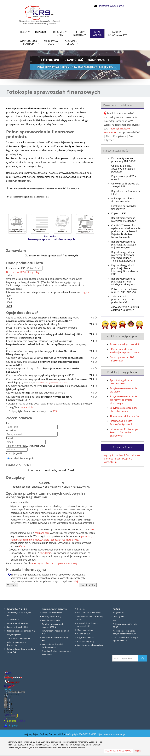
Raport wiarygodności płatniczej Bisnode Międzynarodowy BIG (123, 281)
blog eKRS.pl (118, 612)
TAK (92, 317)
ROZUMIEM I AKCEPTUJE (118, 751)
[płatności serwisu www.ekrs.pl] (63, 223)
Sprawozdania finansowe (17, 623)
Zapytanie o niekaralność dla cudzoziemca (123, 409)
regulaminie (26, 407)
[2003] (9, 302)
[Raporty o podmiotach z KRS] (12, 681)
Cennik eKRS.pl (83, 633)
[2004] (9, 305)
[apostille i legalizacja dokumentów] (15, 719)
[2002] (9, 299)
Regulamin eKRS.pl (85, 637)
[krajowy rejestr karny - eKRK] (8, 705)
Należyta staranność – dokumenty (16, 643)
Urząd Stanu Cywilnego (52, 612)
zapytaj (86, 292)
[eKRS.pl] (39, 12)
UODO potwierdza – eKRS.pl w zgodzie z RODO (126, 639)
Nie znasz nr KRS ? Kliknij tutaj (22, 272)
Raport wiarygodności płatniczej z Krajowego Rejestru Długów (123, 244)
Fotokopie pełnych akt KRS (124, 344)
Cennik (23, 546)
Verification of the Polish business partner (52, 645)
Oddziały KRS (118, 616)
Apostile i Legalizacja (51, 620)
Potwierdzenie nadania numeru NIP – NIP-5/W (124, 291)
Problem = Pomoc (122, 447)
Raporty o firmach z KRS (17, 627)
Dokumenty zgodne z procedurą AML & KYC (123, 160)
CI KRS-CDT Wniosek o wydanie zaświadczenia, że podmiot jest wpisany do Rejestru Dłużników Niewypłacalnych (125, 231)
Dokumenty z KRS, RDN (17, 609)
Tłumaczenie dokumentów (124, 416)
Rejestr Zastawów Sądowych (54, 609)
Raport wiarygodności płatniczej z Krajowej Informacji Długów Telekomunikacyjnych (123, 256)
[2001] (9, 295)
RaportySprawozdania (116, 33)
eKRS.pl (24, 31)
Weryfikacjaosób (51, 42)
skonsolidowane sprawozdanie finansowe (51, 383)
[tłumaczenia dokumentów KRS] (11, 715)
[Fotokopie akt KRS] (9, 686)
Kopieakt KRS (97, 33)
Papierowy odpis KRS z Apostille (123, 178)
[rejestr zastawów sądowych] (11, 695)
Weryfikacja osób (14, 634)
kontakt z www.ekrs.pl (111, 6)
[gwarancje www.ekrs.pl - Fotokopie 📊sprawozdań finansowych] (139, 324)
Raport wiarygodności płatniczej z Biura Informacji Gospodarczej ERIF (124, 270)
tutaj (75, 581)
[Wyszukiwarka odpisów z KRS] (11, 724)
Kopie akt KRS (118, 213)
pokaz (93, 529)
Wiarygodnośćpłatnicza (28, 42)
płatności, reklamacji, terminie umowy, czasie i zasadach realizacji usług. (51, 538)
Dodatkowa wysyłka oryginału (90, 645)
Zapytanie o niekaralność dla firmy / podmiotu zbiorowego (123, 400)
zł (62, 482)
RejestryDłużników (79, 33)
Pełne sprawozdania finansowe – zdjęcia (122, 200)
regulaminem (42, 533)
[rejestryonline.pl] (13, 677)
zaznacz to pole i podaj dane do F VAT (52, 470)
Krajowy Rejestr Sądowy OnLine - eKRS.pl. (45, 734)
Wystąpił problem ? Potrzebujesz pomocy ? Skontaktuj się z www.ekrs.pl (122, 459)
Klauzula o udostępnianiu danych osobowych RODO (124, 632)
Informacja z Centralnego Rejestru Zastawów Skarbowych (124, 432)
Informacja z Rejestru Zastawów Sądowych (121, 422)
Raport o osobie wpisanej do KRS (21, 630)
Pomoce (81, 609)
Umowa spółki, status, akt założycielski (125, 185)
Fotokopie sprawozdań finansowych (124, 208)
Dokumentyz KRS (60, 33)
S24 (114, 620)
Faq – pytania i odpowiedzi (88, 612)
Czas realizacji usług (85, 641)
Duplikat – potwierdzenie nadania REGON (53, 625)
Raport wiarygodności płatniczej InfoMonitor (123, 219)
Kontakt (116, 609)
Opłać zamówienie (85, 630)
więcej (138, 751)
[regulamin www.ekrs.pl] (85, 223)
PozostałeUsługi (70, 42)
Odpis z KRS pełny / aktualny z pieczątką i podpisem (123, 168)
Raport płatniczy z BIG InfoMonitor (122, 359)
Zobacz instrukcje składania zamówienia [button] (29, 196)
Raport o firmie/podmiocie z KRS (126, 193)
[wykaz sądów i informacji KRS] (17, 223)
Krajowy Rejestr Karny (51, 616)
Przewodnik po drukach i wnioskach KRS (88, 624)
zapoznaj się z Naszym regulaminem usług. (54, 563)
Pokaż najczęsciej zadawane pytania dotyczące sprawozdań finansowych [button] (44, 188)
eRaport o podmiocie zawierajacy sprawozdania (124, 350)
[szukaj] (142, 658)
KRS (54, 411)
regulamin (45, 553)
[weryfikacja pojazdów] (14, 690)
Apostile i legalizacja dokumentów (121, 382)
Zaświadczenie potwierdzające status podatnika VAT (123, 299)
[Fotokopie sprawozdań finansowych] (40, 223)
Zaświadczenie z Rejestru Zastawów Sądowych (125, 308)
